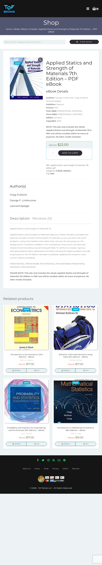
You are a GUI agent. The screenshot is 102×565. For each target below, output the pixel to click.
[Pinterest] (64, 460)
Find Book (85, 42)
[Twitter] (43, 460)
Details (17, 370)
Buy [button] (38, 370)
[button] (40, 59)
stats (52, 173)
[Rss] (53, 460)
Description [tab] (20, 218)
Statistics (67, 170)
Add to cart (70, 153)
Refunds (75, 468)
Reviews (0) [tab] (42, 218)
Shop (46, 468)
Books (24, 29)
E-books (33, 29)
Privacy (55, 468)
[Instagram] (48, 460)
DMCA (65, 468)
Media (16, 29)
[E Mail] (59, 460)
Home (9, 29)
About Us (27, 468)
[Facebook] (37, 460)
